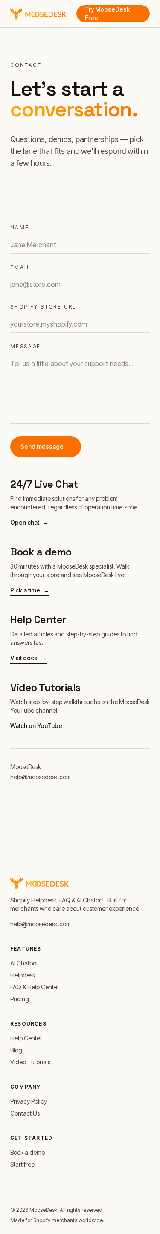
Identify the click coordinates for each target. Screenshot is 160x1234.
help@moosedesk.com (40, 776)
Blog (16, 1050)
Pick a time (29, 590)
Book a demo (27, 1152)
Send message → (45, 446)
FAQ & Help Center (34, 987)
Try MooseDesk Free (107, 13)
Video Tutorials (30, 1062)
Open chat (29, 522)
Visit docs (28, 658)
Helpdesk (22, 975)
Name (19, 227)
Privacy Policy (28, 1101)
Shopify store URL (43, 306)
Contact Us (25, 1113)
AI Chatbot (24, 963)
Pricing (19, 999)
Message (25, 346)
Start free (22, 1164)
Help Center (26, 1038)
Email (20, 267)
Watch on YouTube (41, 725)
